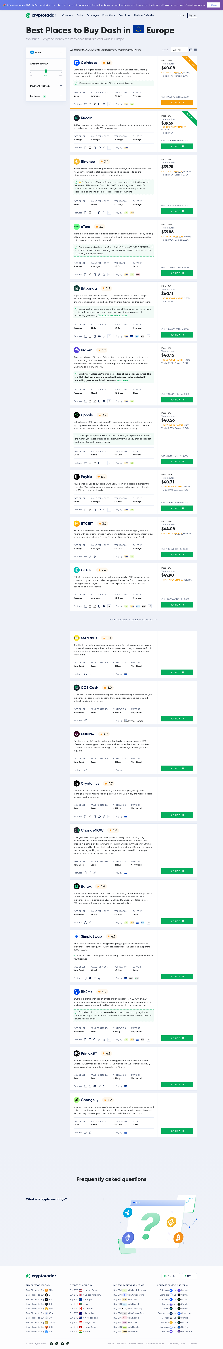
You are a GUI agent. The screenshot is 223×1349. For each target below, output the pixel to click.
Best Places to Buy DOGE (40, 1322)
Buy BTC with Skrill (125, 1322)
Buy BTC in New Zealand (84, 1317)
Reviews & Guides (144, 15)
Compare (67, 15)
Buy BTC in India (80, 1331)
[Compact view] (195, 50)
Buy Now (175, 103)
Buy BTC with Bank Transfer (129, 1290)
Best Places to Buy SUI (39, 1331)
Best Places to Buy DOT (39, 1317)
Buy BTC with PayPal (126, 1304)
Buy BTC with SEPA (125, 1299)
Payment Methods (40, 85)
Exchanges (93, 15)
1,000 (60, 75)
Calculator (124, 15)
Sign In (192, 15)
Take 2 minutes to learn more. (112, 315)
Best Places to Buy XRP (39, 1304)
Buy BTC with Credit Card (128, 1294)
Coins (80, 15)
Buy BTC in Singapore (82, 1322)
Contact (193, 1343)
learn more (122, 380)
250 (31, 75)
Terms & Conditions (116, 1343)
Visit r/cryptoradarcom (193, 5)
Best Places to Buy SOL (39, 1299)
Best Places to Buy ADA (39, 1313)
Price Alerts (108, 15)
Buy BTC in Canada (81, 1308)
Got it (214, 5)
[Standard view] (191, 50)
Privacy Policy (136, 1343)
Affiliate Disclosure (155, 1343)
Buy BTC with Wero (125, 1331)
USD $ (181, 15)
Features (37, 96)
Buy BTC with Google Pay (128, 1313)
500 (45, 75)
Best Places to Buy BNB (39, 1308)
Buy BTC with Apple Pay (127, 1308)
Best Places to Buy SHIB (39, 1327)
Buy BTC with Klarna (126, 1317)
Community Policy (176, 1343)
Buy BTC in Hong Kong (83, 1327)
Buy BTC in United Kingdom (85, 1294)
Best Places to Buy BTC (39, 1290)
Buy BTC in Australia (82, 1313)
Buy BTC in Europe (81, 1299)
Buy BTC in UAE (79, 1304)
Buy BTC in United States (84, 1290)
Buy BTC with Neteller (126, 1327)
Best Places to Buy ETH (39, 1294)
